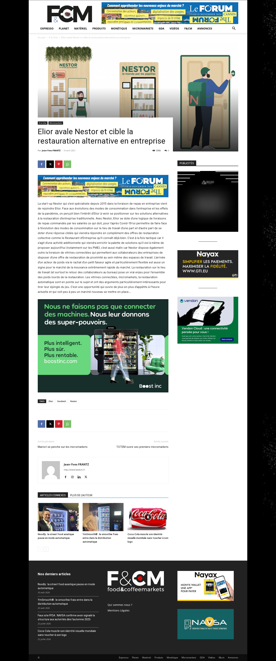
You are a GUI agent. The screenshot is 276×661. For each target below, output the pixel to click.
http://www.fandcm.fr (74, 469)
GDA (161, 28)
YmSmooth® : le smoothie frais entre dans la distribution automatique (100, 538)
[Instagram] (74, 477)
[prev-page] (40, 549)
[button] (233, 29)
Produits (99, 28)
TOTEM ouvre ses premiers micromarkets (142, 447)
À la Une (53, 37)
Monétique (119, 28)
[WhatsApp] (67, 164)
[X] (50, 164)
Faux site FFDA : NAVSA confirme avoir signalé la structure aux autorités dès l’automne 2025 (66, 617)
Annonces (204, 28)
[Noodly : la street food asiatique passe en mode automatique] (58, 517)
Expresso (47, 28)
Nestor (73, 401)
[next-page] (46, 549)
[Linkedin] (80, 477)
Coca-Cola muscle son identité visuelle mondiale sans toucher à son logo (147, 538)
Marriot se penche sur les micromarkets (62, 447)
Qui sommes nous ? (120, 605)
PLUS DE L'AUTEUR (81, 495)
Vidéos (174, 28)
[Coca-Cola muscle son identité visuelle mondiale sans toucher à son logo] (147, 517)
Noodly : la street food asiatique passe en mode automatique (66, 586)
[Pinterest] (59, 164)
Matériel (80, 28)
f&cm (188, 28)
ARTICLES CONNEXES (53, 495)
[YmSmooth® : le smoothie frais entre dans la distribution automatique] (103, 517)
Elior (51, 401)
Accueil (41, 37)
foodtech (61, 401)
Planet (64, 28)
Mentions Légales (119, 610)
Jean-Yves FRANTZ (51, 150)
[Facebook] (41, 164)
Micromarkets (142, 28)
